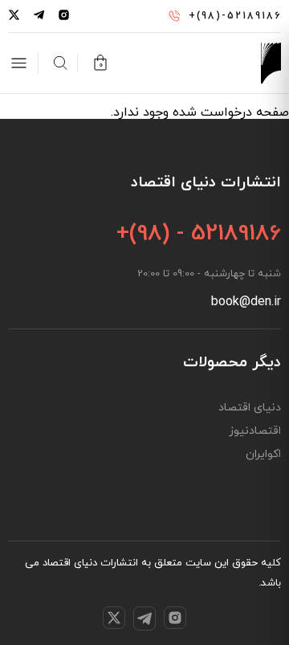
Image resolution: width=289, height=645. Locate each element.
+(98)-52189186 (235, 16)
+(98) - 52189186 (198, 233)
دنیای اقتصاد (249, 408)
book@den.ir (246, 302)
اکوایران (263, 454)
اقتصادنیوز (255, 431)
